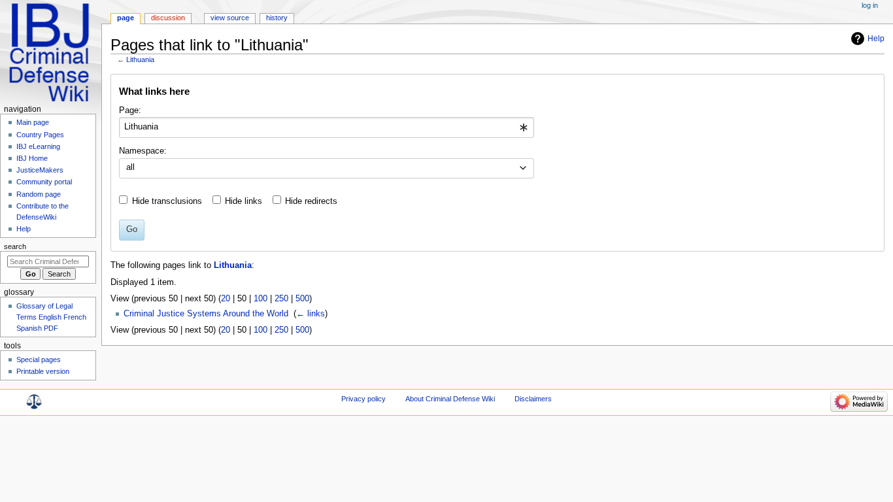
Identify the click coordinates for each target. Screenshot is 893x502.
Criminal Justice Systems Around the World (206, 313)
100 (260, 298)
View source (230, 18)
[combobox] (326, 127)
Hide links (243, 201)
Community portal (44, 182)
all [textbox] (130, 167)
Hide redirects (311, 201)
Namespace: (143, 151)
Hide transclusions (167, 201)
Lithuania (140, 59)
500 (302, 298)
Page (125, 18)
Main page (32, 122)
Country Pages (40, 135)
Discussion (168, 18)
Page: (130, 110)
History (277, 18)
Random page (38, 194)
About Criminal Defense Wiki (450, 399)
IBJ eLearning (38, 146)
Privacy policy (363, 399)
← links (310, 313)
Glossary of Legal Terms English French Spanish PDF (51, 317)
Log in (870, 5)
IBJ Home (32, 158)
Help (876, 38)
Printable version (42, 371)
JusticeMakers (39, 170)
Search (15, 246)
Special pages (38, 359)
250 (281, 298)
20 (225, 298)
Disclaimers (533, 399)
